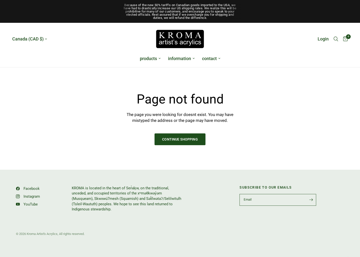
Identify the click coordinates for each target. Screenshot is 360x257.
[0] (344, 39)
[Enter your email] (311, 200)
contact (209, 58)
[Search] (336, 39)
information (179, 58)
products (148, 58)
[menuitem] (150, 59)
